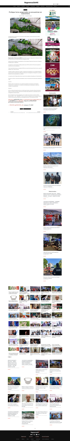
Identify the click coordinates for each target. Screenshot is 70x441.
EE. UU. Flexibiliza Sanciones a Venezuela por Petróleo (35, 301)
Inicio (15, 6)
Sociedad (25, 9)
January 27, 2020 (28, 105)
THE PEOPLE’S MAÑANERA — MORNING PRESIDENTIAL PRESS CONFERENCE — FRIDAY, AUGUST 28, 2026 (51, 203)
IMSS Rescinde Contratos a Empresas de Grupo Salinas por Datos (24, 336)
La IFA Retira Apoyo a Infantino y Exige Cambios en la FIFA (13, 327)
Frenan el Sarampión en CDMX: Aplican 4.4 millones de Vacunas (46, 319)
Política (23, 6)
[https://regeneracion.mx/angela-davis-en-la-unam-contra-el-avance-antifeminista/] (35, 315)
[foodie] (52, 47)
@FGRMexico (13, 101)
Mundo (27, 6)
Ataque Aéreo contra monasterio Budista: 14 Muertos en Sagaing (46, 354)
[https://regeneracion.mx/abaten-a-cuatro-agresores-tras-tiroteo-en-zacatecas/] (56, 315)
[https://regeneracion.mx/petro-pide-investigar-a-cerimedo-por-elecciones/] (45, 298)
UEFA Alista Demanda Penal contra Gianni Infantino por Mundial (56, 301)
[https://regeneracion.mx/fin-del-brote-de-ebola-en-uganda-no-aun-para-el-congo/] (13, 315)
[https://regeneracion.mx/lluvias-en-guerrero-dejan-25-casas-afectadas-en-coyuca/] (24, 324)
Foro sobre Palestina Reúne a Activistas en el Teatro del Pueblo (56, 310)
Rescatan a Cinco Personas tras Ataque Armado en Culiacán (57, 292)
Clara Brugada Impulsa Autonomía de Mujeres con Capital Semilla (23, 310)
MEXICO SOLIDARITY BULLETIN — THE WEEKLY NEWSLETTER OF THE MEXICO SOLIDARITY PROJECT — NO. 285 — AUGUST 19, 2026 (13, 354)
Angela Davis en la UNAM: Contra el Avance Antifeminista (35, 319)
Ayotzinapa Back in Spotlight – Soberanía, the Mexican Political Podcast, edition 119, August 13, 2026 (46, 345)
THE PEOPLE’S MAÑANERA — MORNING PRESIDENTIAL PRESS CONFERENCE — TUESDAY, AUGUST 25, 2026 (13, 336)
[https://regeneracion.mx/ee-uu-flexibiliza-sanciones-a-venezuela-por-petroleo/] (35, 298)
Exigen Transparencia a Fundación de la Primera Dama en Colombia (46, 336)
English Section (49, 6)
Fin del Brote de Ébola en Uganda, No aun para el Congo (13, 319)
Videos (55, 6)
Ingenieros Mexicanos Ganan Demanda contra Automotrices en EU (35, 354)
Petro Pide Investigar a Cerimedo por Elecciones (45, 301)
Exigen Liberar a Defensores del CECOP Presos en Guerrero (35, 292)
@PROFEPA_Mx (18, 99)
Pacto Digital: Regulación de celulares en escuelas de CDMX (13, 345)
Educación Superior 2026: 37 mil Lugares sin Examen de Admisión (24, 345)
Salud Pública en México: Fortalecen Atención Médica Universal (56, 328)
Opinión (37, 6)
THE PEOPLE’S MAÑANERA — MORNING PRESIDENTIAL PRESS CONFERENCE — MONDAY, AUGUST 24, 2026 (35, 345)
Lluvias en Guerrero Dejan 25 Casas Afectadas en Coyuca (24, 327)
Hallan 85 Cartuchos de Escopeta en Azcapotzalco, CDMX (45, 293)
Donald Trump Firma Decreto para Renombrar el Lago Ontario (24, 301)
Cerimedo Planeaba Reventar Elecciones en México (24, 354)
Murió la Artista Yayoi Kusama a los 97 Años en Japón (24, 319)
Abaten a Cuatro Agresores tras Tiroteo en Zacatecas (57, 319)
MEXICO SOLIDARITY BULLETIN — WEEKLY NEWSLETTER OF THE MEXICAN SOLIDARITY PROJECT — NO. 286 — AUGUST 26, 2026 (52, 195)
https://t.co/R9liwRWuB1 (30, 101)
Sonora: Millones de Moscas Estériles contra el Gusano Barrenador (56, 336)
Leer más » (44, 131)
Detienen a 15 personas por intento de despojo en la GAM (35, 336)
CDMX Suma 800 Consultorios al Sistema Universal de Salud (46, 327)
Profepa (21, 108)
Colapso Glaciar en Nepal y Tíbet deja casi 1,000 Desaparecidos (45, 310)
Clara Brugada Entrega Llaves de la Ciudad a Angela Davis (13, 310)
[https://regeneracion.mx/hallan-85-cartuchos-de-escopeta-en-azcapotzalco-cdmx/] (45, 289)
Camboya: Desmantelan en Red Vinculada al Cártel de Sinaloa (57, 354)
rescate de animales (27, 108)
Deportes (42, 6)
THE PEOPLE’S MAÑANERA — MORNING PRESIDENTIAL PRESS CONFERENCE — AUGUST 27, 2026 (35, 310)
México (18, 6)
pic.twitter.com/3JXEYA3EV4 (15, 102)
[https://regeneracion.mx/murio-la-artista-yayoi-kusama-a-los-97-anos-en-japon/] (24, 315)
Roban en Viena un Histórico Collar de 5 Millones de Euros (13, 301)
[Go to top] (68, 439)
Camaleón (33, 6)
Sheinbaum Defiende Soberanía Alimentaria (52, 147)
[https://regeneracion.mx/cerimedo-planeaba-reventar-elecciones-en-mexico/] (24, 350)
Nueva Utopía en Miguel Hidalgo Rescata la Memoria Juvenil (35, 327)
